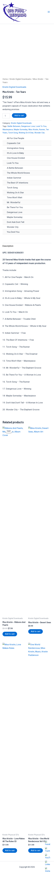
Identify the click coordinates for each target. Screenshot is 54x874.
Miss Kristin (33, 129)
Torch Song (13, 133)
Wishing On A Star (26, 133)
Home (5, 79)
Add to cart (19, 115)
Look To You (41, 126)
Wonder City (39, 133)
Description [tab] (8, 246)
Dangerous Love (28, 126)
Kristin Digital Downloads (20, 79)
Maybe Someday (21, 129)
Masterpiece (8, 129)
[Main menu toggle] (48, 12)
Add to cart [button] (10, 634)
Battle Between (13, 126)
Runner (42, 129)
